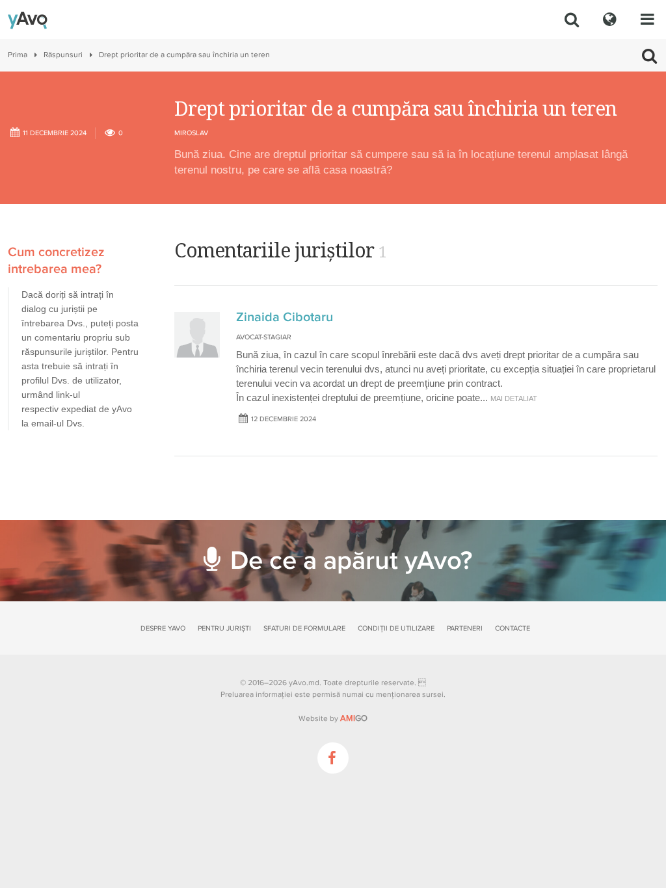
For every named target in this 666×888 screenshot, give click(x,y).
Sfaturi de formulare (304, 628)
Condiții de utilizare (396, 628)
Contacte (512, 628)
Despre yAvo (162, 628)
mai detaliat (513, 398)
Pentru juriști (224, 628)
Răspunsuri (63, 55)
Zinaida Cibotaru (284, 317)
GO (353, 718)
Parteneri (465, 628)
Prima (17, 55)
